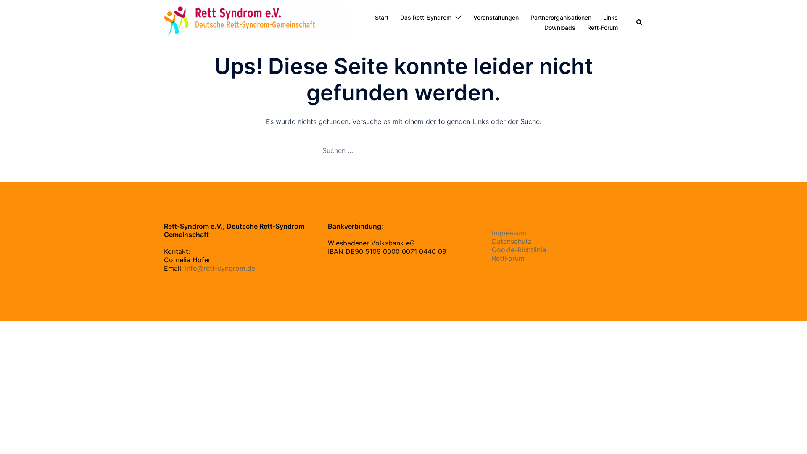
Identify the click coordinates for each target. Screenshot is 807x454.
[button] (639, 22)
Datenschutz (512, 241)
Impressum (509, 233)
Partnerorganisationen (560, 17)
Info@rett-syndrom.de (220, 268)
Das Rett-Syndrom (425, 17)
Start (381, 17)
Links (610, 17)
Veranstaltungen (496, 17)
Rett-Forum (602, 27)
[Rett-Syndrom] (256, 22)
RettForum (508, 258)
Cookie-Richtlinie (519, 249)
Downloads (559, 27)
